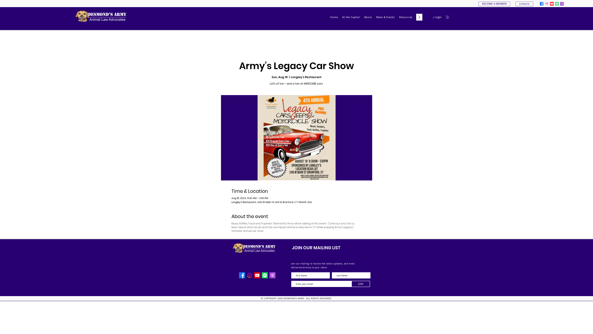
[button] (368, 17)
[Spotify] (557, 4)
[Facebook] (541, 4)
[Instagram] (547, 4)
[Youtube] (552, 4)
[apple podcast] (562, 4)
